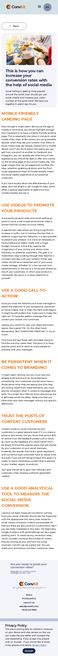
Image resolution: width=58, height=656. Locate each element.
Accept (29, 650)
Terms (29, 595)
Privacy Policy (39, 645)
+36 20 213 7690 (29, 610)
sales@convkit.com (29, 606)
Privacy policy (29, 599)
